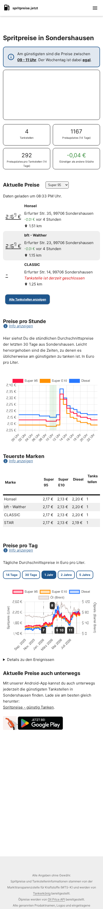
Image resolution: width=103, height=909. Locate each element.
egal (86, 59)
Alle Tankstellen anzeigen (27, 299)
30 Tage (31, 575)
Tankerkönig (41, 893)
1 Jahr (48, 575)
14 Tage (12, 575)
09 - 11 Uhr (26, 59)
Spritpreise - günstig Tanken (28, 707)
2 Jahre (66, 575)
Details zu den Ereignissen (30, 659)
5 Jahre (84, 575)
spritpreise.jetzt (25, 8)
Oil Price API (56, 899)
